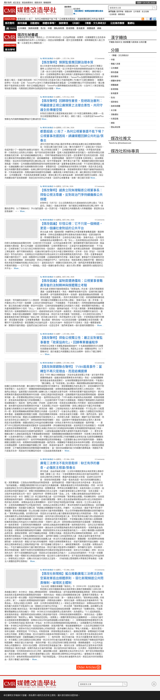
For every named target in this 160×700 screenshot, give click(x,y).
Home (13, 28)
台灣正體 (142, 42)
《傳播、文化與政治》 (95, 23)
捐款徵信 (121, 14)
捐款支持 (38, 3)
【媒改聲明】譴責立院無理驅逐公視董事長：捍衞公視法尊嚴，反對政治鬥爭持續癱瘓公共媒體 (71, 194)
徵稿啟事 (47, 3)
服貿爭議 (119, 12)
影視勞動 (70, 28)
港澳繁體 (126, 42)
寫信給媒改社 (27, 3)
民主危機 (145, 12)
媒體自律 (128, 12)
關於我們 (8, 3)
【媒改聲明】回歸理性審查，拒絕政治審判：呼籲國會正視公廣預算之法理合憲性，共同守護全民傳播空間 (71, 105)
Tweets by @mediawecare (120, 143)
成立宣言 (16, 3)
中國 (50, 28)
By (41, 58)
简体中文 (118, 42)
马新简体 (134, 42)
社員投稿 (114, 119)
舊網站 (131, 23)
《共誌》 (76, 23)
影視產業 (81, 28)
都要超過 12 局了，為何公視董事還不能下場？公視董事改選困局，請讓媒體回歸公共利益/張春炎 (61, 19)
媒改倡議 (22, 23)
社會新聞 (113, 14)
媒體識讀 (91, 28)
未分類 (113, 110)
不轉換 (112, 42)
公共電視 (136, 12)
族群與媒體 (33, 28)
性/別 (43, 28)
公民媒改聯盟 (117, 23)
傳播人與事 (115, 64)
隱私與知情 (59, 28)
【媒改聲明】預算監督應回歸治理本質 (66, 62)
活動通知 (34, 23)
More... (59, 88)
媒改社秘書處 (48, 58)
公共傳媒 (22, 28)
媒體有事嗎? (49, 23)
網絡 (99, 28)
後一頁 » (89, 667)
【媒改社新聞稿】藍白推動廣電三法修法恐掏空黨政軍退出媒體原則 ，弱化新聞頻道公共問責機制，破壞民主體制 (71, 578)
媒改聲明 (76, 9)
